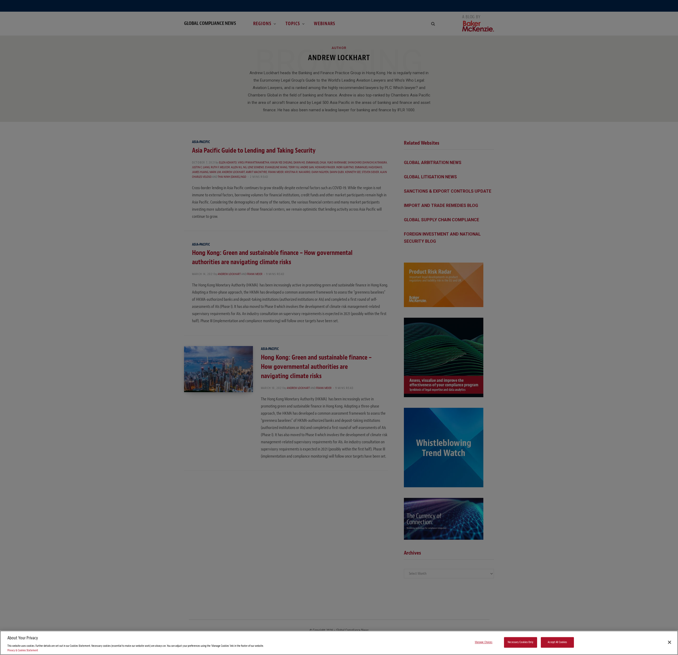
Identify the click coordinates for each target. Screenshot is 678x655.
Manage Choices (484, 642)
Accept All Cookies (557, 642)
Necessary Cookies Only (520, 642)
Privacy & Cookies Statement (22, 650)
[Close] (669, 642)
